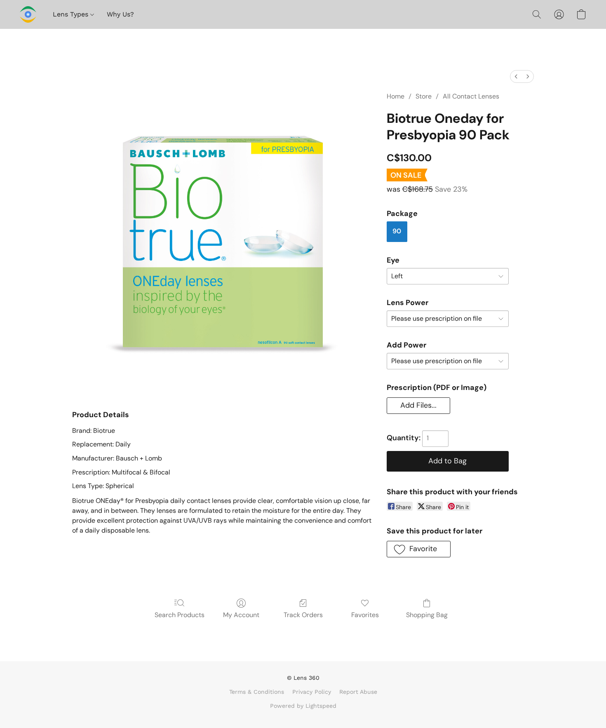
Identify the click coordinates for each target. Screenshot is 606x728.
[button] (28, 14)
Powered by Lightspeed (303, 705)
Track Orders (303, 615)
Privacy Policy (311, 691)
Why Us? (120, 14)
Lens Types (71, 14)
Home (395, 96)
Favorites (365, 615)
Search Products (179, 615)
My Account (241, 615)
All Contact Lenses (471, 96)
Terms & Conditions (256, 691)
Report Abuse (358, 691)
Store (424, 96)
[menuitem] (516, 76)
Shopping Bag (427, 615)
